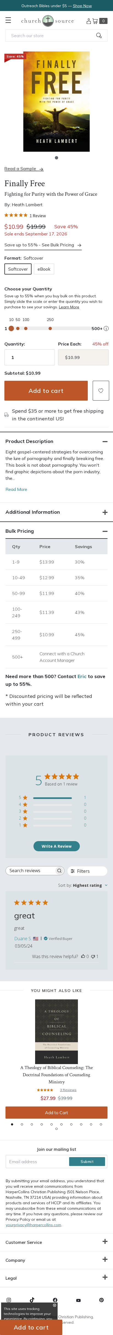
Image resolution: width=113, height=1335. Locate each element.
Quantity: (14, 344)
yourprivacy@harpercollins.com (33, 1224)
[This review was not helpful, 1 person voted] (93, 956)
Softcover (18, 269)
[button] (56, 157)
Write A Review (57, 846)
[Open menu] (8, 20)
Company (15, 1260)
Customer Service (23, 1242)
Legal (11, 1278)
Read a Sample (20, 168)
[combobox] (56, 35)
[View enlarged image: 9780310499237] (56, 101)
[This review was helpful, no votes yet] (83, 956)
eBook (44, 269)
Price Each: (69, 344)
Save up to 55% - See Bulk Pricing (39, 245)
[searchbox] (30, 870)
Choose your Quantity (28, 289)
